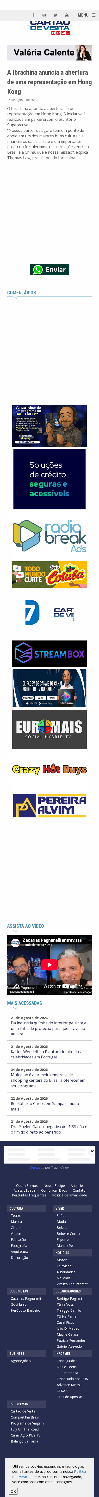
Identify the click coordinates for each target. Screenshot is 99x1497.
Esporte (63, 1239)
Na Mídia (64, 1278)
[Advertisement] (49, 871)
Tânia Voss (65, 1304)
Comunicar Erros (54, 1190)
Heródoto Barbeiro (25, 1310)
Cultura (16, 1208)
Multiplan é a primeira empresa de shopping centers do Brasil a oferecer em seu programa (48, 1080)
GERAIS (62, 1390)
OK (13, 1491)
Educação (18, 1239)
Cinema (17, 1227)
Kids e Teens (67, 1366)
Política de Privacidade (69, 1195)
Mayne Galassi (68, 1334)
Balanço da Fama (24, 1441)
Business (17, 1354)
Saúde (61, 1215)
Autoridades (66, 1272)
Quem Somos (27, 1185)
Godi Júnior (19, 1304)
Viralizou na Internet (72, 1284)
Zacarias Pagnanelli (26, 1298)
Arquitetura (19, 1251)
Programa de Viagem (27, 1423)
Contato (79, 1190)
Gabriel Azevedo (69, 1346)
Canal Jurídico (67, 1360)
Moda (61, 1221)
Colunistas (19, 1291)
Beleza (62, 1227)
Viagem (16, 1233)
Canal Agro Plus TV (25, 1435)
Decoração (19, 1257)
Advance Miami (68, 1384)
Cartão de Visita (23, 1411)
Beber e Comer (68, 1233)
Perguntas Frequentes (29, 1195)
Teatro (16, 1215)
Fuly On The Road (25, 1429)
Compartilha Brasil (25, 1417)
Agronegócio (21, 1360)
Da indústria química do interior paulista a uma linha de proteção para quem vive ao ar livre (48, 1028)
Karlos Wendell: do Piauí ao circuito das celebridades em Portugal (46, 1054)
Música (16, 1221)
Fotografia (19, 1245)
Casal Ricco (65, 1322)
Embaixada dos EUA (72, 1378)
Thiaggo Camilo (69, 1310)
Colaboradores (68, 1291)
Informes (63, 1354)
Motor (62, 1260)
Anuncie (77, 1185)
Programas (19, 1404)
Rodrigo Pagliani (69, 1298)
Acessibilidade (24, 1190)
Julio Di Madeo (68, 1328)
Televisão (64, 1266)
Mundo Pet (65, 1245)
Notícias (62, 1253)
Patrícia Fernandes (71, 1340)
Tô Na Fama (66, 1316)
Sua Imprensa (67, 1372)
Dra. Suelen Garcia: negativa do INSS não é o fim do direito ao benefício (49, 1129)
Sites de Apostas (70, 1396)
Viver (60, 1208)
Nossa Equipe (54, 1185)
